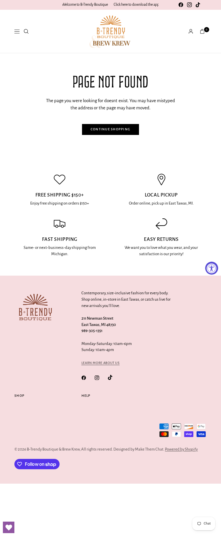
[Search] (26, 31)
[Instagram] (189, 5)
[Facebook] (180, 5)
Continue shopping (111, 129)
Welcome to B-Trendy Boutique (85, 5)
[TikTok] (198, 5)
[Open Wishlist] (8, 527)
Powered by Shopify (181, 449)
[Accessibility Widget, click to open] (211, 268)
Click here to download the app (136, 5)
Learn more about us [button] (100, 363)
